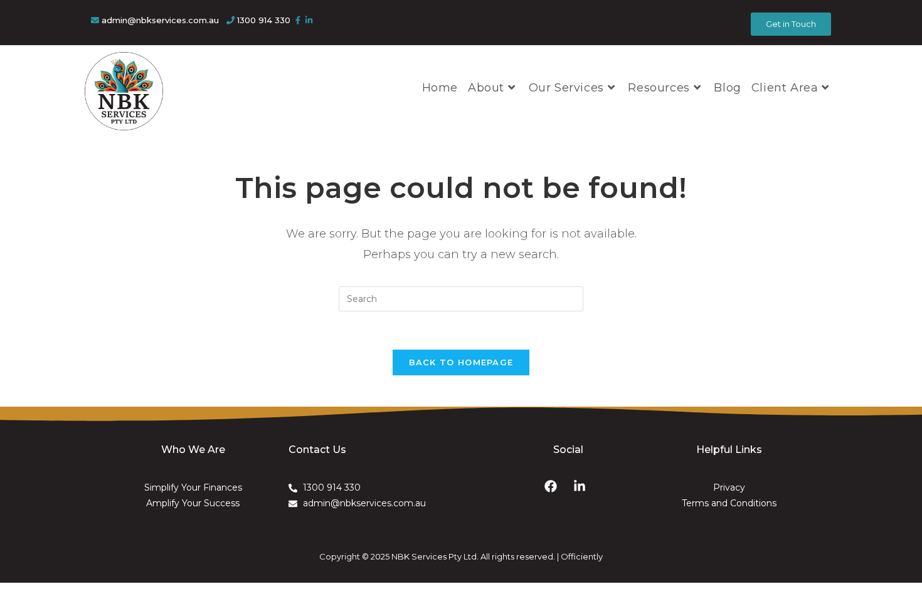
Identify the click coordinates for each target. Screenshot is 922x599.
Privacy (729, 487)
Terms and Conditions (729, 503)
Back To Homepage (461, 362)
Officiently (582, 556)
